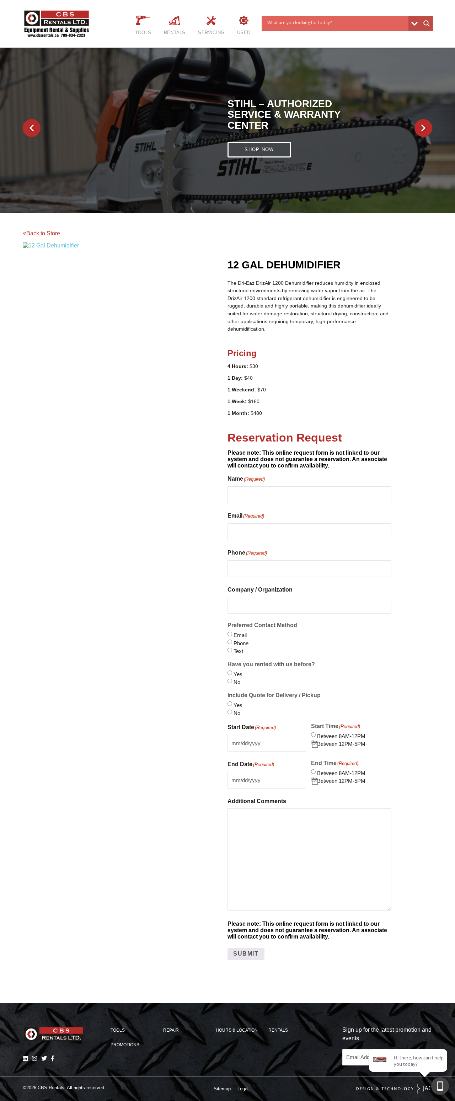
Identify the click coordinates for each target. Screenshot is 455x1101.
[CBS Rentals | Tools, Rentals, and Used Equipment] (64, 23)
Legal (242, 1088)
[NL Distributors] (25, 1058)
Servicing (211, 32)
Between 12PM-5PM (341, 744)
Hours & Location (237, 1030)
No (237, 682)
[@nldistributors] (34, 1058)
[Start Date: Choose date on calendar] (315, 744)
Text (238, 651)
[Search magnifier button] (427, 23)
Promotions (125, 1044)
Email (240, 635)
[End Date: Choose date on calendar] (315, 781)
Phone (241, 643)
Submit (246, 954)
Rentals (174, 32)
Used (243, 32)
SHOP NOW (259, 143)
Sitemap (222, 1088)
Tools (143, 32)
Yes (238, 674)
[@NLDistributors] (44, 1058)
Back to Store (43, 233)
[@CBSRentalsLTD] (52, 1058)
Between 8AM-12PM (341, 736)
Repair (171, 1030)
